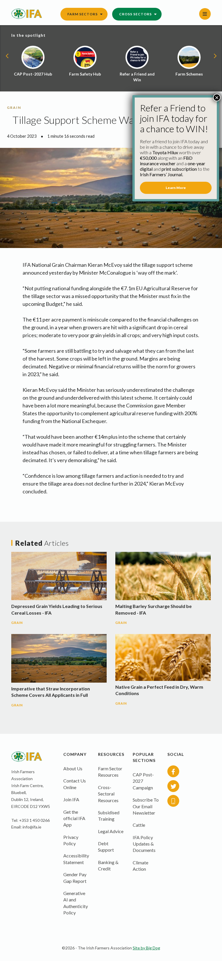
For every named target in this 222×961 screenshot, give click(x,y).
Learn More (176, 187)
